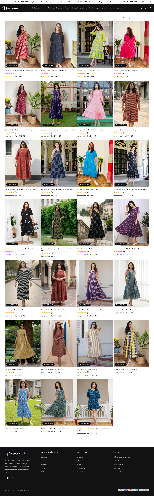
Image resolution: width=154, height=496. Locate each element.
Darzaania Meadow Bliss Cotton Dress (53, 369)
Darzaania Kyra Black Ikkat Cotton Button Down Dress (130, 189)
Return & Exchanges (120, 461)
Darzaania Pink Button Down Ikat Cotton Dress (128, 71)
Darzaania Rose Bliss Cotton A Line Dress (90, 130)
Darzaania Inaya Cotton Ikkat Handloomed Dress (20, 189)
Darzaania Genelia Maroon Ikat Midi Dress (18, 130)
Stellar (43, 472)
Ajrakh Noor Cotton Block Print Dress (125, 310)
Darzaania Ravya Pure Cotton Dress (88, 71)
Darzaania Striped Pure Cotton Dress (125, 130)
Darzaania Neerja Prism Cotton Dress (125, 369)
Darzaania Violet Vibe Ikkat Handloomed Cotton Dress (58, 130)
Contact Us (81, 468)
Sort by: (118, 18)
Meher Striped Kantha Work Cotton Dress (90, 310)
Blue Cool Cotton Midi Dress (14, 429)
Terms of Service (119, 472)
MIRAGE (44, 464)
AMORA (44, 457)
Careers (80, 464)
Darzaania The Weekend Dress (87, 369)
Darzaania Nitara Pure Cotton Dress (16, 369)
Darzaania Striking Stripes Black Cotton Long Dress (57, 189)
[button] (37, 8)
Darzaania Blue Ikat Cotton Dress (87, 189)
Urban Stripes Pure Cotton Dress (15, 310)
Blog (78, 461)
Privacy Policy (118, 464)
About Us (80, 457)
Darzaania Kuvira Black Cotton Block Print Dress (20, 249)
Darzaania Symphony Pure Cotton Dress (53, 310)
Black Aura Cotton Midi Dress (86, 249)
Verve (43, 468)
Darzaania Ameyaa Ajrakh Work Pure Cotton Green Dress (57, 250)
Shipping (117, 468)
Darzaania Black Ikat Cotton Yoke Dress (53, 71)
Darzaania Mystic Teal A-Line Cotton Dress (54, 429)
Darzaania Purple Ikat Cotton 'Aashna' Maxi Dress (129, 249)
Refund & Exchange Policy (122, 457)
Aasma (43, 461)
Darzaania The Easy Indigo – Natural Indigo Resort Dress (93, 429)
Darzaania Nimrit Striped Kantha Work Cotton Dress (21, 71)
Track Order (81, 472)
